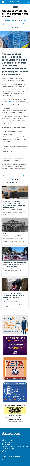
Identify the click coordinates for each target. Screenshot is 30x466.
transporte (11, 101)
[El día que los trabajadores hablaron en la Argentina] (15, 225)
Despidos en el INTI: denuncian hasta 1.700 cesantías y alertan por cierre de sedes (14, 264)
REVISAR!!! (15, 7)
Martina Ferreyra (10, 20)
